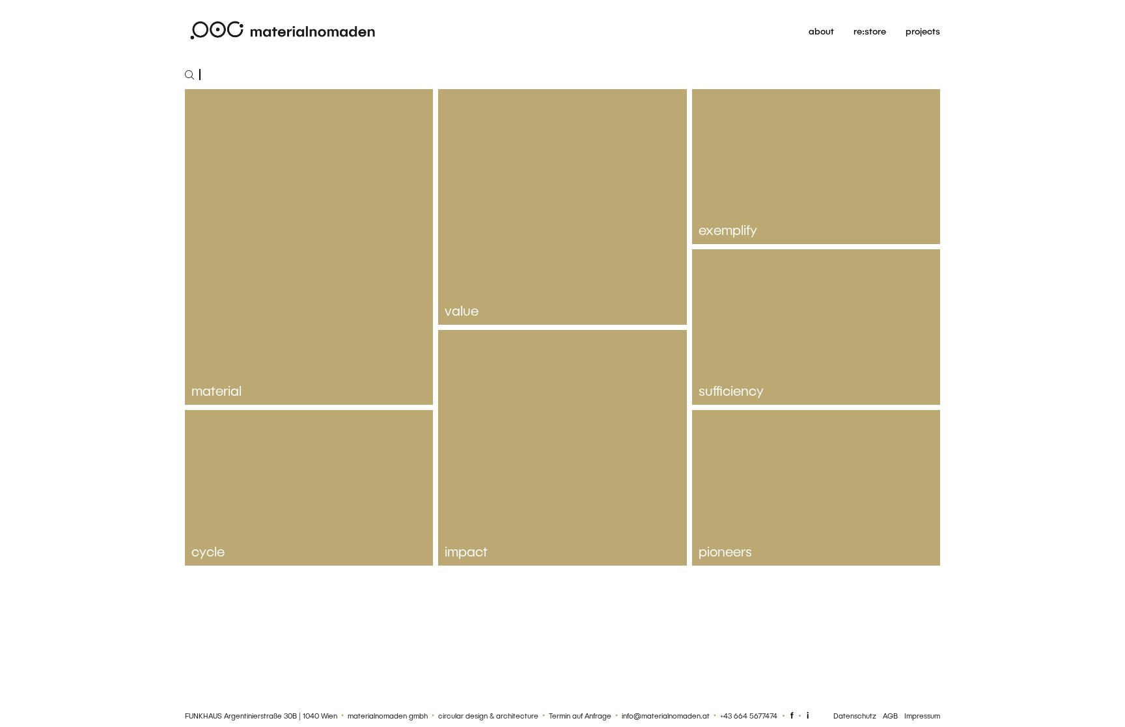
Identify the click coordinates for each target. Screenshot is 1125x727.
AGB (890, 715)
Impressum (922, 715)
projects (923, 30)
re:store (870, 30)
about (821, 30)
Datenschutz (854, 715)
